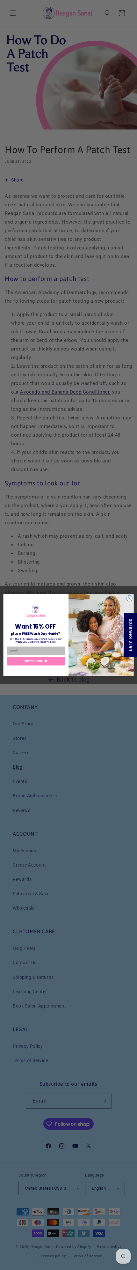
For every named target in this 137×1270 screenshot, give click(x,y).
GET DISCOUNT (36, 661)
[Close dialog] (129, 598)
